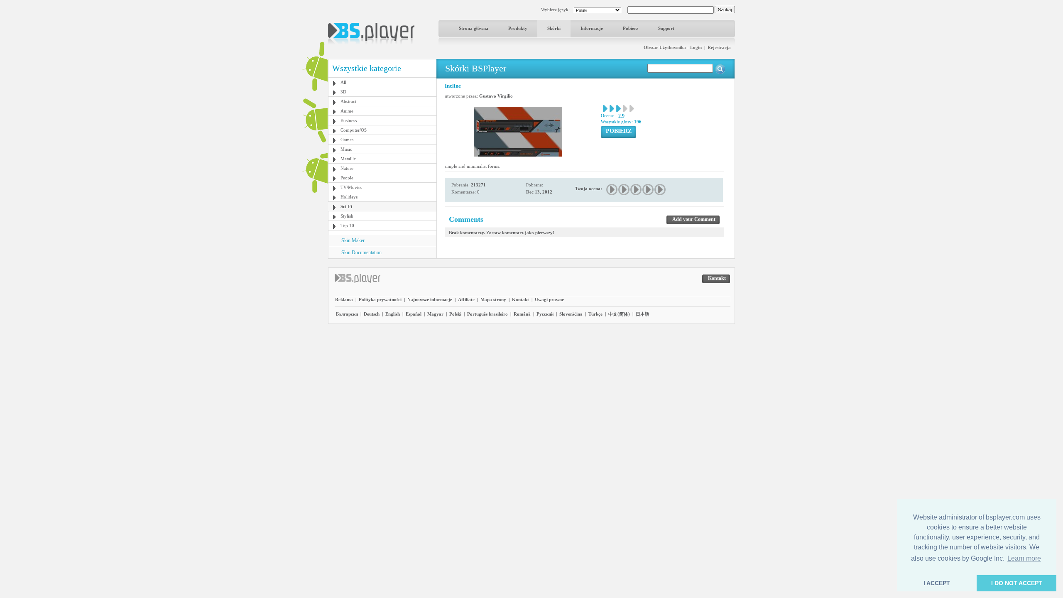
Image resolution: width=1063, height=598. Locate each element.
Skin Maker (353, 240)
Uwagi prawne (549, 299)
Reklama (344, 299)
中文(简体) (619, 313)
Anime (346, 110)
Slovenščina (571, 313)
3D (343, 91)
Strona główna (473, 28)
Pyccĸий (545, 313)
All (343, 82)
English (392, 313)
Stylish (346, 215)
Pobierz (630, 28)
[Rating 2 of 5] (624, 189)
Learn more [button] (1024, 558)
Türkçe (595, 313)
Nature (346, 168)
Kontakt (520, 299)
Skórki (554, 28)
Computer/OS (353, 129)
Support (666, 28)
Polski (455, 313)
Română (522, 313)
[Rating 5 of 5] (660, 189)
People (346, 177)
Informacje (591, 28)
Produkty (517, 28)
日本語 (642, 313)
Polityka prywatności (380, 299)
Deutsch (372, 313)
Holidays (349, 196)
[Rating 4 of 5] (648, 189)
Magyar (435, 313)
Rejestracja (719, 47)
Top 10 (347, 225)
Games (346, 139)
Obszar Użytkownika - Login (673, 47)
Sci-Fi (346, 206)
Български (347, 313)
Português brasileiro (487, 313)
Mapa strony (493, 299)
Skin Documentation (361, 252)
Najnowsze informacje (429, 299)
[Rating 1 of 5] (612, 189)
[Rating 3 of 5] (636, 189)
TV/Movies (351, 187)
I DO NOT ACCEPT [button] (1016, 583)
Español (413, 313)
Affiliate (466, 299)
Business (348, 120)
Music (346, 149)
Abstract (348, 101)
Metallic (348, 158)
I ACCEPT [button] (936, 583)
